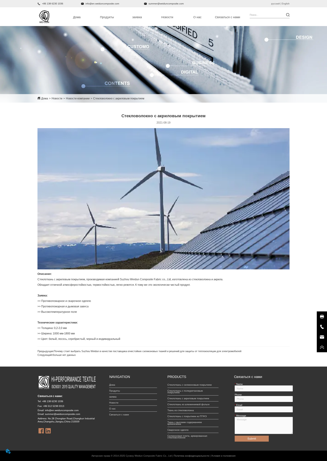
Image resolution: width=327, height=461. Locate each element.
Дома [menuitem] (77, 17)
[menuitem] (107, 17)
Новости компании (78, 98)
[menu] (152, 17)
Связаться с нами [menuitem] (227, 17)
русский (275, 3)
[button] (107, 17)
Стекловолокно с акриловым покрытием (118, 98)
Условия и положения (223, 455)
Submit (251, 438)
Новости (57, 98)
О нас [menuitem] (197, 17)
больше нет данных (64, 354)
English (286, 3)
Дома (44, 98)
